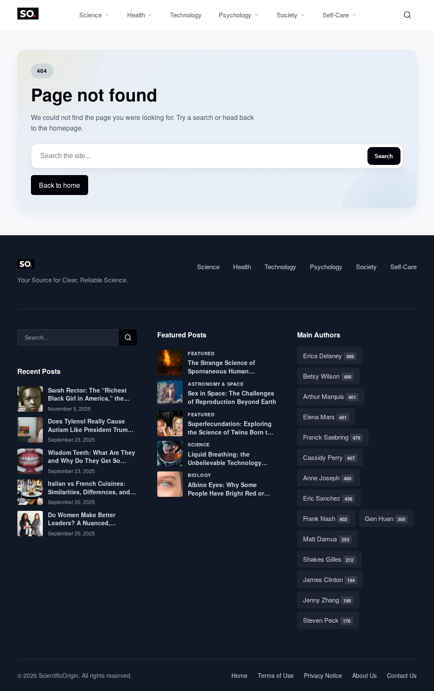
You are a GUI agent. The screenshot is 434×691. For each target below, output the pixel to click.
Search (384, 156)
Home (239, 675)
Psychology (235, 14)
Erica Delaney (328, 355)
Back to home (59, 185)
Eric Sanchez (327, 497)
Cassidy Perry (329, 457)
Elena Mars (325, 416)
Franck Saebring (331, 436)
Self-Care (336, 14)
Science (90, 14)
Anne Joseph (327, 477)
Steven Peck (327, 620)
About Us (364, 675)
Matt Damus (326, 538)
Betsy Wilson (327, 375)
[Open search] (407, 15)
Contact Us (402, 675)
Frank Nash (325, 518)
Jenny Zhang (327, 599)
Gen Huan (385, 518)
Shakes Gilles (328, 558)
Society (287, 14)
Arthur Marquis (329, 396)
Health (136, 14)
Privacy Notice (323, 675)
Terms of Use (276, 675)
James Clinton (329, 579)
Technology (186, 14)
